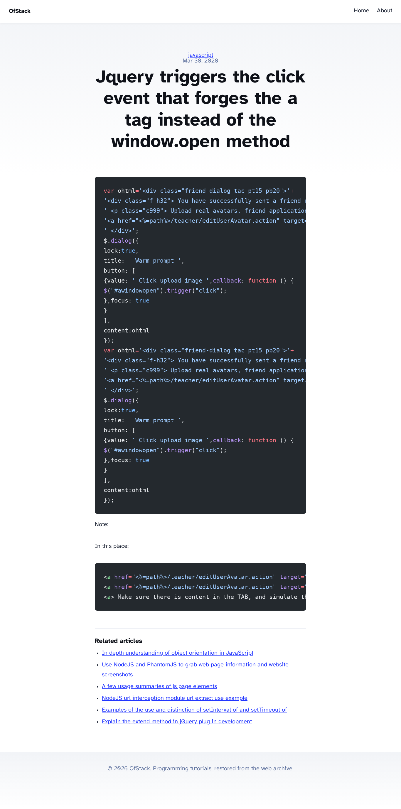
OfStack (20, 11)
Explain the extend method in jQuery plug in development (177, 722)
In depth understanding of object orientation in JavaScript (177, 653)
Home (361, 11)
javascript (200, 55)
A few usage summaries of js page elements (159, 686)
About (384, 11)
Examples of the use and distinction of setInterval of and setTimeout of (194, 710)
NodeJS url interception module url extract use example (174, 698)
